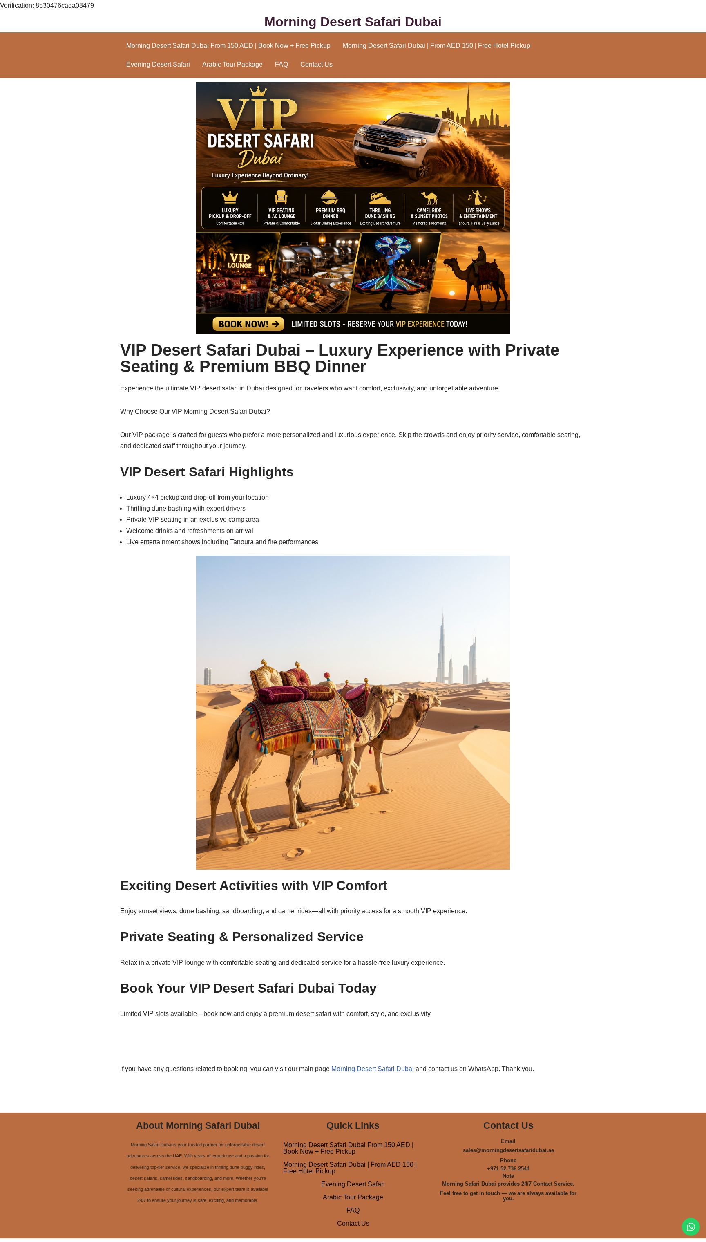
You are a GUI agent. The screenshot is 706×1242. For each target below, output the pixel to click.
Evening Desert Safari (158, 64)
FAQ (281, 64)
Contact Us (316, 64)
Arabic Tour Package (232, 64)
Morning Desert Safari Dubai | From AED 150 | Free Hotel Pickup (436, 45)
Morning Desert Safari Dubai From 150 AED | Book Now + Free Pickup (228, 45)
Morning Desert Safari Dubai (372, 1068)
